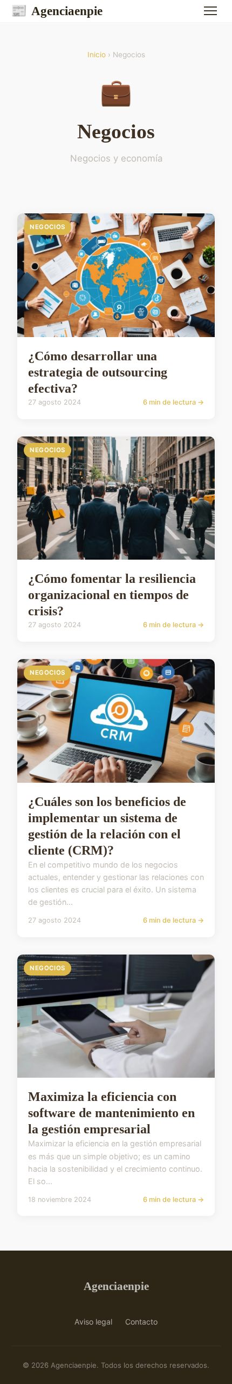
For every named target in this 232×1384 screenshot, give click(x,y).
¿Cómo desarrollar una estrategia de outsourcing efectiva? (97, 372)
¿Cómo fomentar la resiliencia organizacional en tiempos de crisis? (112, 595)
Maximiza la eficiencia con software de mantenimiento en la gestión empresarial (111, 1113)
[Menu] (210, 10)
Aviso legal (93, 1321)
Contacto (141, 1321)
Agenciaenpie (57, 11)
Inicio (96, 54)
